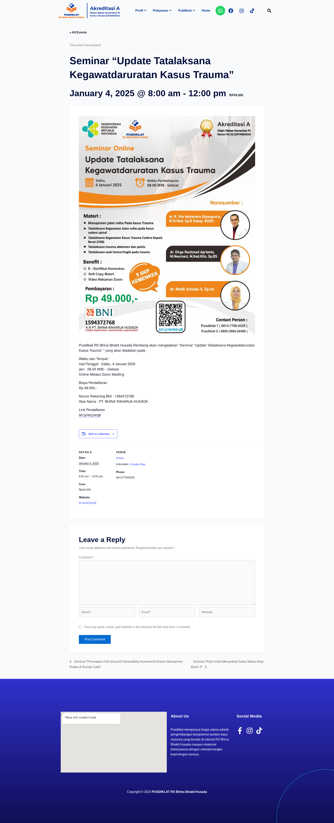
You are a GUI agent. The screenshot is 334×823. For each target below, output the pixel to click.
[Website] (227, 613)
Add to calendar (98, 433)
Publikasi (185, 10)
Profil (139, 10)
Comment (86, 557)
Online (120, 458)
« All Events (78, 32)
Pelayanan (160, 10)
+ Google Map (136, 464)
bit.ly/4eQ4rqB (90, 415)
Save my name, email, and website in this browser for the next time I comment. (137, 627)
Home (206, 10)
